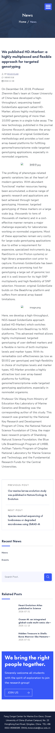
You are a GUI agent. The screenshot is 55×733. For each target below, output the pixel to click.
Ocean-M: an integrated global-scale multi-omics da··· (34, 621)
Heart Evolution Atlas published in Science (30, 607)
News (5, 552)
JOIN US (13, 692)
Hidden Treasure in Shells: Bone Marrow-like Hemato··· (34, 635)
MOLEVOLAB (12, 74)
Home (22, 22)
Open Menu (48, 6)
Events (5, 559)
